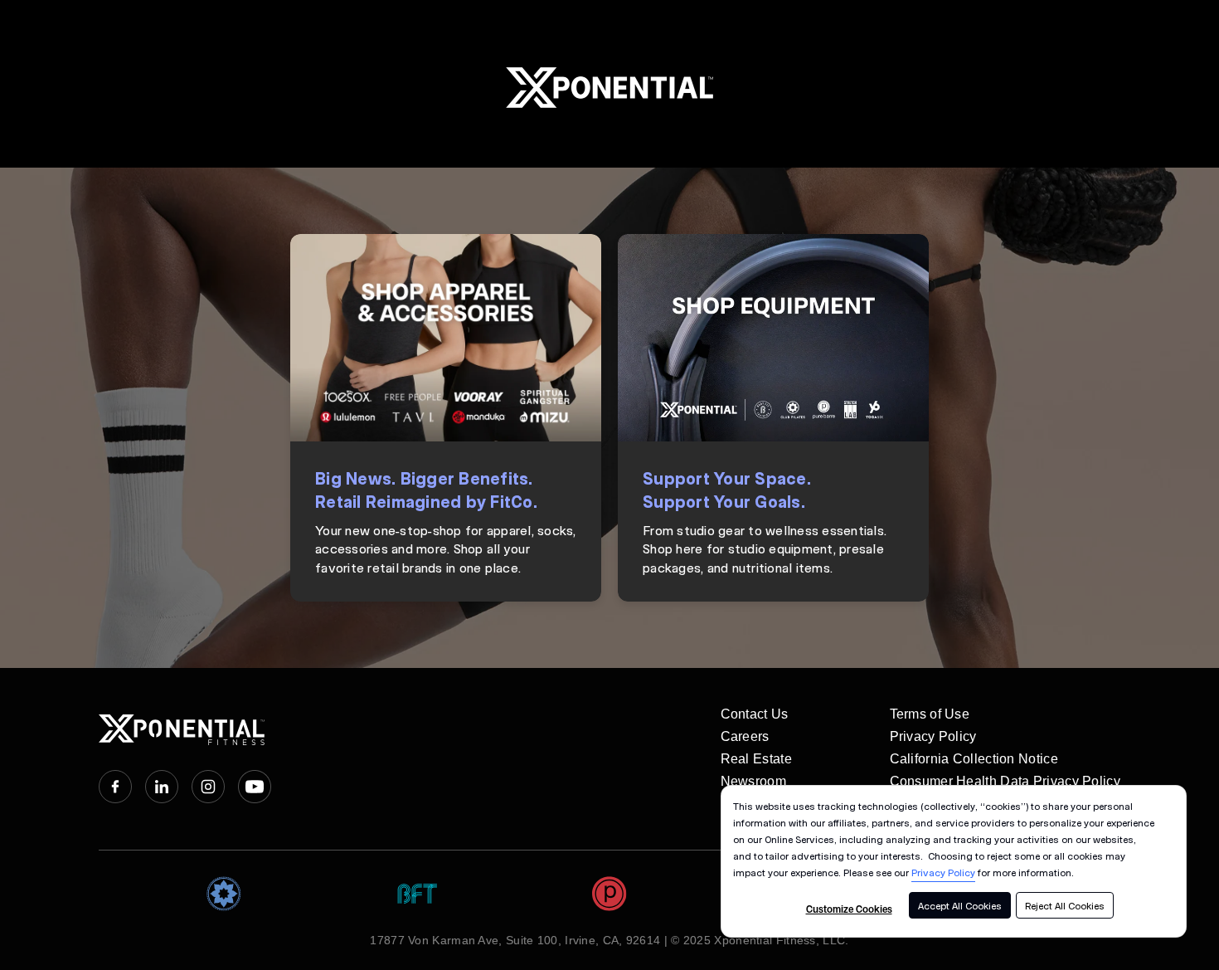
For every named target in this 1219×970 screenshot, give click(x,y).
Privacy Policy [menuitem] (933, 736)
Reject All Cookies (1065, 905)
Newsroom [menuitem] (753, 781)
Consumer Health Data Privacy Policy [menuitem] (1005, 781)
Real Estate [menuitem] (756, 759)
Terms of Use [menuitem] (930, 714)
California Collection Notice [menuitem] (974, 759)
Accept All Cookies (960, 905)
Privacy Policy (943, 872)
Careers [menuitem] (745, 736)
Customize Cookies (849, 908)
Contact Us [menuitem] (755, 714)
